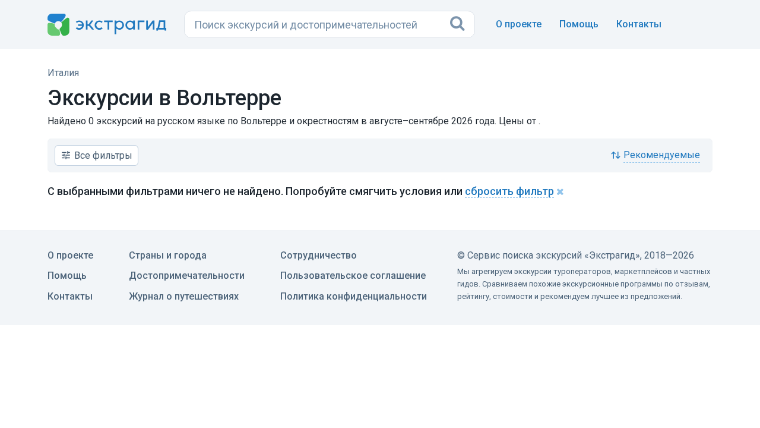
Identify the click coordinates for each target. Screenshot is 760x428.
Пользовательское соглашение (353, 275)
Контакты (638, 24)
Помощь (578, 24)
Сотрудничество (318, 255)
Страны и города (168, 255)
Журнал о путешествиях (184, 296)
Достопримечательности (187, 275)
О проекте (519, 24)
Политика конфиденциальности (353, 296)
